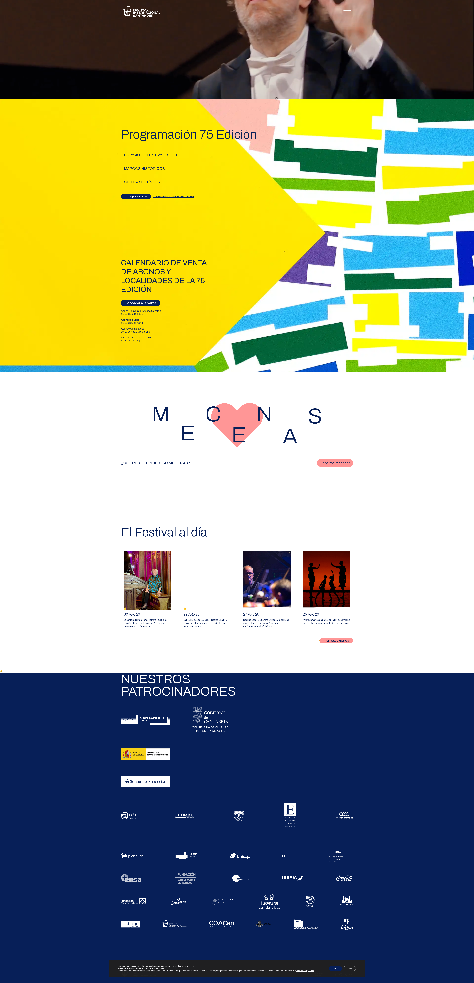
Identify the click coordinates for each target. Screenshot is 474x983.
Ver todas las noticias (337, 640)
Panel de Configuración (305, 971)
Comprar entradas (137, 196)
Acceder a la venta (141, 303)
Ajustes (349, 968)
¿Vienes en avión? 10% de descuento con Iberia (173, 196)
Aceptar (335, 968)
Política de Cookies (157, 968)
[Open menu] (347, 8)
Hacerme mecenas (335, 463)
